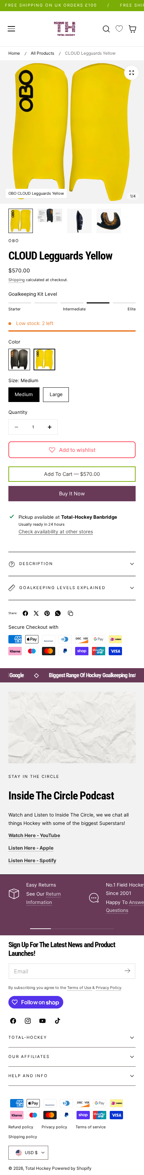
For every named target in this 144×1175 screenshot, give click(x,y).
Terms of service (90, 1126)
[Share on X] (36, 613)
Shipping (16, 279)
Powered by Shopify (72, 1168)
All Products (42, 53)
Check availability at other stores (56, 531)
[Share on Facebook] (25, 613)
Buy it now (72, 493)
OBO (13, 240)
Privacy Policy (108, 987)
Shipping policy (22, 1136)
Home (14, 53)
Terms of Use (79, 987)
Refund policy (20, 1126)
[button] (11, 28)
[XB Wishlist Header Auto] (119, 28)
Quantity (17, 412)
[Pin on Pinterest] (47, 613)
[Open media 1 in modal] (131, 72)
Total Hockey (38, 1168)
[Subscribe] (127, 970)
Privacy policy (54, 1126)
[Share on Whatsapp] (58, 613)
